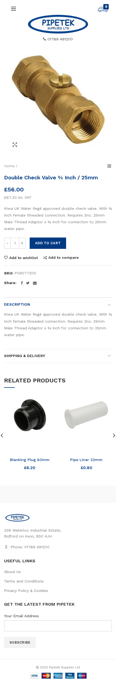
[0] (103, 11)
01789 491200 (59, 39)
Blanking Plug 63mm (30, 460)
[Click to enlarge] (15, 145)
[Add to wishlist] (48, 403)
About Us (12, 572)
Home (9, 166)
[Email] (34, 283)
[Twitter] (28, 283)
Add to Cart (48, 243)
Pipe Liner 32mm (86, 460)
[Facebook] (22, 283)
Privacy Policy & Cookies (26, 590)
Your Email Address (21, 616)
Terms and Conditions (24, 581)
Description (17, 304)
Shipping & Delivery (24, 356)
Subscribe (19, 642)
